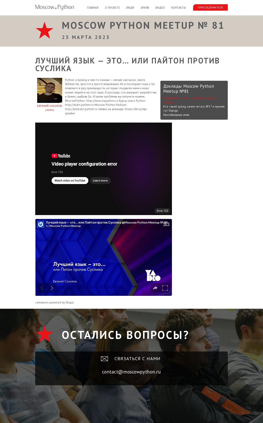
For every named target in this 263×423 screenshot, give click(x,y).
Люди (130, 7)
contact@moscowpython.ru (131, 372)
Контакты (178, 7)
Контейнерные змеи (176, 115)
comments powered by (54, 302)
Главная (92, 7)
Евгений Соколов (49, 108)
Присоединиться (210, 7)
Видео (160, 7)
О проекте (112, 7)
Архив (145, 7)
